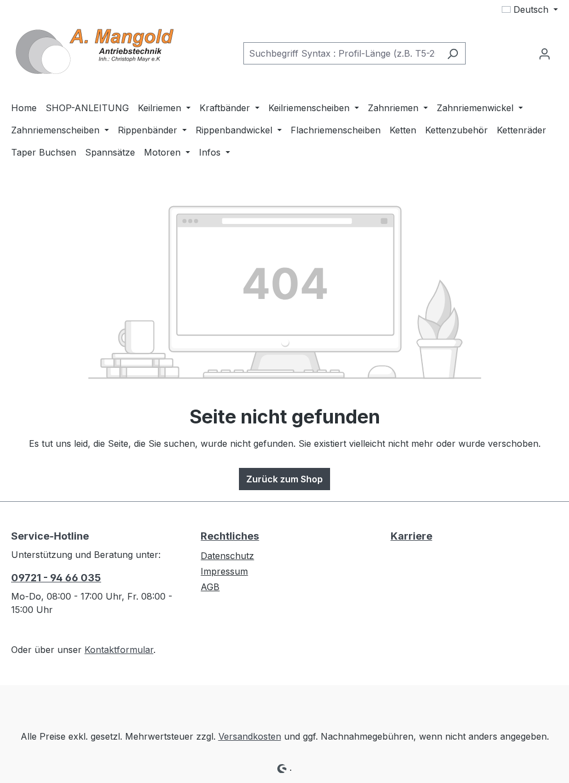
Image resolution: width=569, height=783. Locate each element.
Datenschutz (227, 555)
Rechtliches (230, 536)
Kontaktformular (118, 649)
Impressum (224, 571)
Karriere (411, 536)
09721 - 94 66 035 (56, 577)
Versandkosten (249, 736)
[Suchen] (453, 53)
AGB (210, 586)
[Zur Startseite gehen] (94, 51)
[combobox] (341, 53)
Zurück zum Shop (284, 479)
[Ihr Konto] (544, 53)
